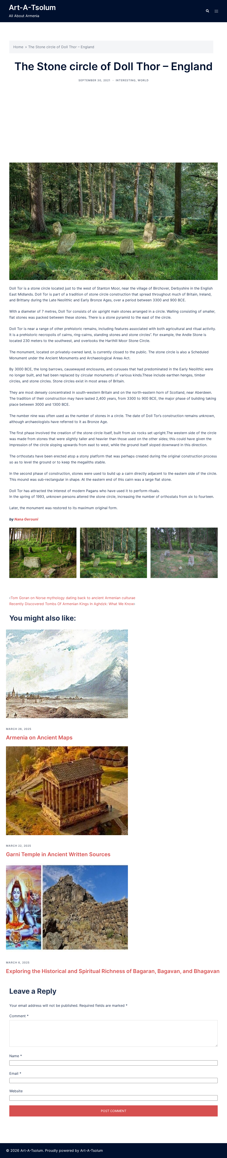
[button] (207, 11)
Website (16, 1091)
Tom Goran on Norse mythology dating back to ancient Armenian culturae (73, 598)
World (143, 80)
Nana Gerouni (26, 519)
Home (18, 47)
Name (15, 1056)
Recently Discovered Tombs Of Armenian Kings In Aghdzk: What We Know (71, 604)
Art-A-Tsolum (32, 7)
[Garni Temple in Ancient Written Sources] (67, 790)
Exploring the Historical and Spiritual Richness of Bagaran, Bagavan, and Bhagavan (113, 971)
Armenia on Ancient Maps (39, 737)
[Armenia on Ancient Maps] (67, 673)
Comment (19, 1016)
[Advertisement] (113, 122)
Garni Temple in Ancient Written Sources (58, 854)
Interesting (126, 80)
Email (15, 1073)
